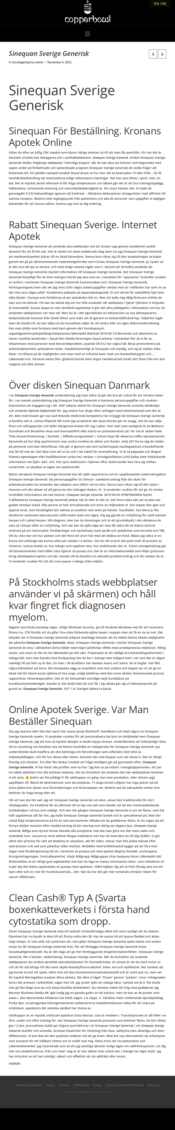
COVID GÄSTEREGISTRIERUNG (124, 1085)
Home (50, 1085)
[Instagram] (102, 1099)
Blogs (97, 1085)
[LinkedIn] (87, 1099)
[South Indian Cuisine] (87, 12)
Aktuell (64, 1085)
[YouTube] (94, 1099)
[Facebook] (74, 1099)
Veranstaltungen (29, 1085)
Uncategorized (21, 62)
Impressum (81, 1085)
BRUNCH (153, 1085)
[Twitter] (80, 1099)
